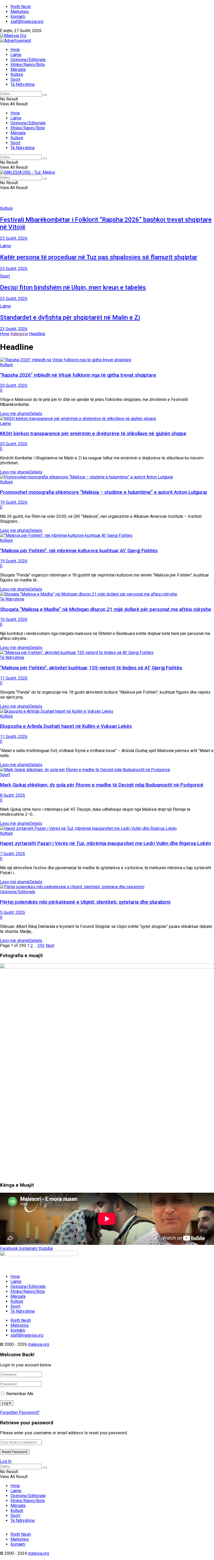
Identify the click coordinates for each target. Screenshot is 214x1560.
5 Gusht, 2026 (12, 912)
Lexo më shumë (21, 413)
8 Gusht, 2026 (12, 795)
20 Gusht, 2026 (13, 385)
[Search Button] (45, 95)
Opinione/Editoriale (28, 59)
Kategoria (19, 333)
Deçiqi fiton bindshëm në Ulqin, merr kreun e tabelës (73, 287)
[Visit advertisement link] (15, 40)
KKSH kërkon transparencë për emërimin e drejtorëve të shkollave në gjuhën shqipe (93, 433)
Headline (37, 333)
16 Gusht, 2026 (13, 619)
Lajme (15, 54)
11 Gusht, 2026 (13, 678)
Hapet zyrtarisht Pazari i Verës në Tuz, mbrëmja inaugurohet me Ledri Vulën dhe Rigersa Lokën (105, 843)
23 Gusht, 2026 (13, 298)
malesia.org (38, 1344)
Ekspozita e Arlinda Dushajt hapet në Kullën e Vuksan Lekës (66, 726)
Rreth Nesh (20, 6)
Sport (15, 79)
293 (41, 945)
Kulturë (16, 74)
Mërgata (18, 69)
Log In (5, 1461)
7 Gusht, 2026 (12, 853)
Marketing (19, 11)
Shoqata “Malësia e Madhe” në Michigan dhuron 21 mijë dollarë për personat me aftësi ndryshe (105, 609)
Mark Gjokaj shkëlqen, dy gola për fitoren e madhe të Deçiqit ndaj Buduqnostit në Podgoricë (101, 785)
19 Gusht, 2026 (13, 502)
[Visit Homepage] (13, 35)
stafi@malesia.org (26, 21)
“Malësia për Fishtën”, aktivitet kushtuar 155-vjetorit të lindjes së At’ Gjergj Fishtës (91, 668)
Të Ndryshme (22, 84)
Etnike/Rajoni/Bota (27, 64)
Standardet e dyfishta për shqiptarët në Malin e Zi (70, 317)
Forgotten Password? (20, 1412)
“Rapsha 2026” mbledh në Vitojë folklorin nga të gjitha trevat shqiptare (78, 375)
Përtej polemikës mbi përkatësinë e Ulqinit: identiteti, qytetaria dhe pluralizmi (85, 902)
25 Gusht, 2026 (13, 238)
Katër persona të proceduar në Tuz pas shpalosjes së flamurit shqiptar (98, 257)
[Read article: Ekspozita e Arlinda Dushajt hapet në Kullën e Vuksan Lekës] (107, 711)
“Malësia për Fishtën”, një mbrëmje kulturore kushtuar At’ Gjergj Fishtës (79, 551)
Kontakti (17, 16)
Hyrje (15, 49)
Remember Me (19, 1393)
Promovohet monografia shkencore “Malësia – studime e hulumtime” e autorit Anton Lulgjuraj (103, 492)
